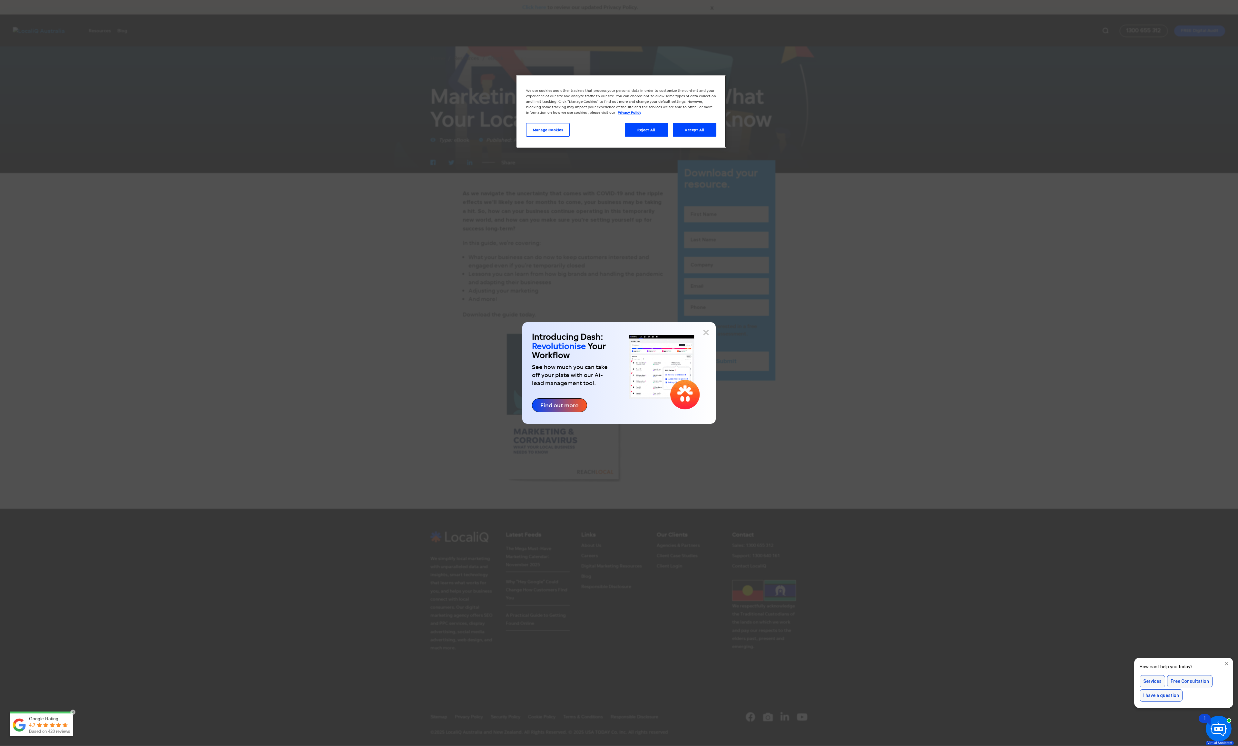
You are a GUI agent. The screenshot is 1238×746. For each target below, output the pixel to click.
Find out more (559, 405)
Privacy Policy (629, 112)
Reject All (646, 129)
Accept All (694, 129)
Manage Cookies (548, 129)
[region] (621, 111)
